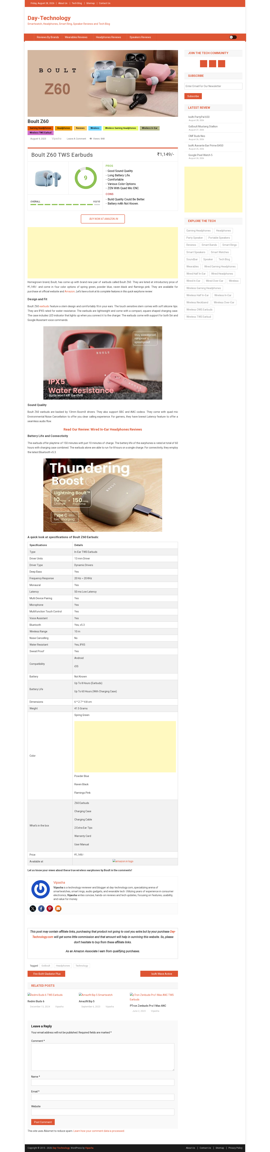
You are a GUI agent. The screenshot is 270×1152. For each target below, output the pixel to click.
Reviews (80, 128)
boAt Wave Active (162, 973)
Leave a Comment (76, 138)
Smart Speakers (195, 252)
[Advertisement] (103, 252)
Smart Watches (220, 252)
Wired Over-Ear (214, 280)
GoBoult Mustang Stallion (203, 126)
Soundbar (192, 259)
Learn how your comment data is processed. (99, 1130)
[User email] (58, 908)
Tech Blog (77, 3)
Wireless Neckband (197, 302)
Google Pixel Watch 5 (200, 155)
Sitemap (90, 3)
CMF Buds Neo (196, 136)
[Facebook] (41, 908)
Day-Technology (49, 17)
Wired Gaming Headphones (220, 266)
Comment (38, 1040)
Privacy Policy (235, 1148)
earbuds (44, 306)
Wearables (192, 266)
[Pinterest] (49, 908)
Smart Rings (229, 244)
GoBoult (46, 965)
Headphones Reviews (108, 37)
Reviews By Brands (48, 37)
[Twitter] (33, 908)
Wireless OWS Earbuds (199, 309)
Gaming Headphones (40, 128)
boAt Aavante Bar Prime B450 (205, 145)
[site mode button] (233, 37)
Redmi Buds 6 (36, 1001)
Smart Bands (209, 244)
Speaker (208, 259)
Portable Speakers (219, 237)
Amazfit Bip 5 (86, 1001)
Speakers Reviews (140, 37)
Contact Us (104, 3)
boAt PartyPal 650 (199, 116)
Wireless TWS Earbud (40, 132)
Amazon (70, 291)
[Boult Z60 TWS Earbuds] (48, 178)
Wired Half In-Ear (196, 273)
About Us (62, 3)
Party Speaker (194, 237)
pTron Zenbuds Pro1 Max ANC (148, 1005)
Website (36, 1106)
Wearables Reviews (76, 37)
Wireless (95, 128)
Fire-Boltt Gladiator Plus (47, 973)
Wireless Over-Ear (224, 302)
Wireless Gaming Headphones (120, 128)
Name (35, 1076)
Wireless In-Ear (149, 128)
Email (35, 1091)
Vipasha (56, 138)
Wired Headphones (222, 273)
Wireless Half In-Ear (197, 295)
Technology (82, 965)
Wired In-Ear (193, 280)
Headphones (63, 128)
